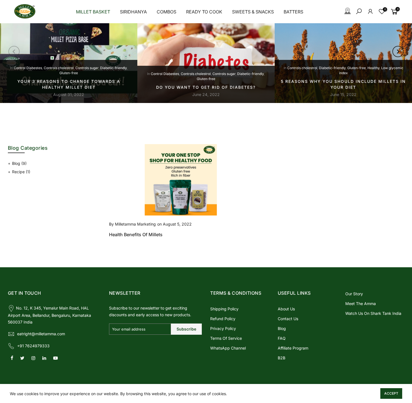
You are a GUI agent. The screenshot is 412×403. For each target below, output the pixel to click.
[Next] (398, 51)
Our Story (354, 293)
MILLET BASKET (93, 12)
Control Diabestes (28, 68)
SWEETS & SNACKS (253, 12)
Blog (19, 163)
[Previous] (14, 51)
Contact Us (288, 318)
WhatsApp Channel (228, 348)
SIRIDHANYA (133, 12)
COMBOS (166, 12)
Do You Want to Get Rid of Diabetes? (206, 87)
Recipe (21, 171)
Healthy (373, 68)
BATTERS (293, 12)
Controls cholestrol (59, 68)
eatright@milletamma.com (41, 333)
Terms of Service (226, 338)
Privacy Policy (223, 328)
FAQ (282, 338)
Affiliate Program (293, 348)
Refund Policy (222, 318)
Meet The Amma (360, 303)
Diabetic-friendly (113, 68)
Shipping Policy (224, 308)
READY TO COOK (204, 12)
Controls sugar (86, 68)
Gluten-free (68, 73)
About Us (286, 308)
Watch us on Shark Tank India (373, 313)
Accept (391, 393)
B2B (281, 357)
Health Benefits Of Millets (136, 234)
